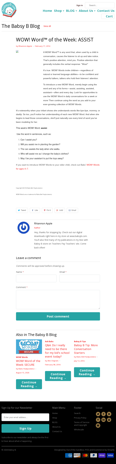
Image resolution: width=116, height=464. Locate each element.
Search (77, 413)
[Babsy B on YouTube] (109, 414)
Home (47, 11)
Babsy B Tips (80, 341)
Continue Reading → (29, 384)
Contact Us (105, 11)
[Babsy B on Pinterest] (98, 420)
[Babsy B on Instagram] (109, 420)
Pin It (49, 210)
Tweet (23, 210)
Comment (21, 287)
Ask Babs (49, 341)
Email (74, 210)
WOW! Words (22, 357)
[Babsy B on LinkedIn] (104, 420)
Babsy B (12, 449)
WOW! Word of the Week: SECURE (28, 362)
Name (20, 271)
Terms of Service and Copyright (81, 423)
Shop (59, 11)
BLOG (71, 11)
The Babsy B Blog (21, 26)
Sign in (79, 5)
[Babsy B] (9, 10)
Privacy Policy (80, 417)
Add (61, 210)
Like (36, 210)
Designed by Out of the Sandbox (69, 449)
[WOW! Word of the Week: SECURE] (29, 353)
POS (87, 449)
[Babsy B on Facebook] (104, 414)
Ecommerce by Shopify (104, 449)
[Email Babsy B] (98, 425)
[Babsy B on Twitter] (98, 414)
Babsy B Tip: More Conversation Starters (86, 349)
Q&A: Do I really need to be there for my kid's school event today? (57, 350)
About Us (87, 11)
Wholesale (79, 429)
